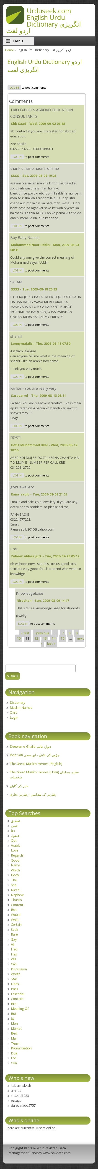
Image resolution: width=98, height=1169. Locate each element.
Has (14, 954)
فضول (15, 835)
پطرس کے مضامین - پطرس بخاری (33, 794)
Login (14, 717)
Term (15, 1043)
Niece (15, 890)
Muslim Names (21, 707)
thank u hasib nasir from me (34, 168)
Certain (16, 924)
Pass (14, 989)
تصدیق (15, 821)
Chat (13, 712)
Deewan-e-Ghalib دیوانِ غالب (30, 746)
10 (19, 638)
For (13, 1058)
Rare (14, 934)
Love (14, 850)
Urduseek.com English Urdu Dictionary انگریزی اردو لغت (43, 20)
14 (53, 638)
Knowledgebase (29, 593)
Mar (14, 1038)
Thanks (16, 900)
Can (14, 964)
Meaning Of (19, 1008)
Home (9, 50)
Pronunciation (21, 1048)
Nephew (17, 895)
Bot (14, 909)
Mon (14, 1023)
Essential (17, 994)
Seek (14, 929)
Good (15, 860)
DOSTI (15, 437)
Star (14, 979)
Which (15, 870)
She (13, 885)
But (13, 1013)
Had (14, 949)
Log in (14, 88)
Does (15, 984)
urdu (14, 548)
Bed (14, 1033)
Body (15, 875)
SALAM (16, 282)
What (15, 919)
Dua (14, 1053)
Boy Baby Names (24, 237)
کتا (12, 1018)
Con (14, 1063)
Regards (17, 855)
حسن (14, 825)
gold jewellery (22, 487)
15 (62, 638)
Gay (14, 939)
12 (36, 638)
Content (17, 905)
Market (16, 1028)
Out (14, 840)
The (14, 880)
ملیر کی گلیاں (19, 786)
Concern (17, 999)
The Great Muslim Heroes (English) (36, 763)
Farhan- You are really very (33, 388)
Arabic (15, 845)
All (12, 944)
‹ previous (41, 633)
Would (16, 914)
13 (45, 638)
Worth (15, 974)
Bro (13, 1004)
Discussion (19, 969)
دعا (13, 830)
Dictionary (17, 702)
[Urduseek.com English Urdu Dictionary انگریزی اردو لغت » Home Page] (15, 22)
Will (13, 959)
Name (15, 865)
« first (25, 633)
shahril (16, 336)
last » (51, 643)
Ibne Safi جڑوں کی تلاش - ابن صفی (34, 755)
